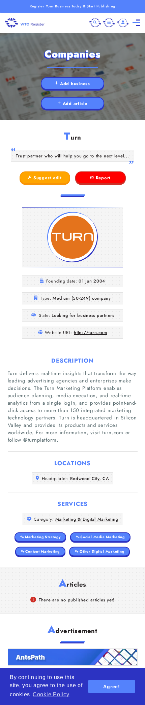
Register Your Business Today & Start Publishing (72, 6)
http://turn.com (90, 332)
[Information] (109, 23)
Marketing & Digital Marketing (86, 519)
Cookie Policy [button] (51, 694)
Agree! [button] (111, 686)
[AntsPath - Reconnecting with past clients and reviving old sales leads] (72, 657)
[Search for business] (95, 23)
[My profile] (123, 23)
